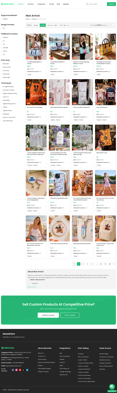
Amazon (62, 362)
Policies (40, 365)
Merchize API (63, 375)
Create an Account (48, 315)
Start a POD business (106, 366)
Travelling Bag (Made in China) (34, 62)
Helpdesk (66, 4)
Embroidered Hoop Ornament (59, 243)
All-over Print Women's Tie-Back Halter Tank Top (35, 244)
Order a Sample (70, 315)
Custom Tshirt (82, 360)
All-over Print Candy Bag (34, 107)
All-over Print (7, 67)
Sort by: (29, 25)
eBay (61, 365)
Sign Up (111, 4)
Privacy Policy (42, 359)
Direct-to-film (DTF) (9, 117)
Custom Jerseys (83, 366)
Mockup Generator (105, 363)
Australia (5, 48)
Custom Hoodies (83, 372)
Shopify (5, 19)
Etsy (61, 353)
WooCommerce (65, 356)
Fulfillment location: (33, 71)
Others (5, 107)
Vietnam (5, 37)
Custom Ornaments (84, 378)
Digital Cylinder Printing (10, 93)
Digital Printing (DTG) (9, 104)
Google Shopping (65, 372)
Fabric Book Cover (101, 153)
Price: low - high (52, 25)
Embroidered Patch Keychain (82, 243)
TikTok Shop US (64, 368)
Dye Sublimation (8, 121)
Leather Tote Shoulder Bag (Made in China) (81, 62)
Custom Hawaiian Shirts (85, 363)
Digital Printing (7, 110)
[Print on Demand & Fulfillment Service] (7, 4)
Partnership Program (44, 368)
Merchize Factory (104, 360)
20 (110, 264)
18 (100, 264)
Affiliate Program (43, 372)
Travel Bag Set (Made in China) (57, 62)
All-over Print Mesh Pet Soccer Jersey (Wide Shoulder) (82, 199)
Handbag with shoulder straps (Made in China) (103, 62)
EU (3, 44)
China (5, 51)
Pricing (51, 4)
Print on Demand (83, 357)
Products (20, 4)
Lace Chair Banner (101, 107)
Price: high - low (64, 25)
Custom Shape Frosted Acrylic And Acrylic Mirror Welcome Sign (36, 153)
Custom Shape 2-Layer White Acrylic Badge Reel (36, 199)
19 (105, 264)
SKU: (28, 69)
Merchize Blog (103, 354)
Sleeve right (6, 77)
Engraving (6, 114)
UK (4, 54)
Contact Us (41, 356)
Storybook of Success (106, 357)
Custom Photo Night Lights (86, 381)
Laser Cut (6, 97)
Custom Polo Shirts (84, 369)
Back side (6, 64)
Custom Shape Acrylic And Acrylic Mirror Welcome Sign (58, 153)
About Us (41, 353)
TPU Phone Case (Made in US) (59, 198)
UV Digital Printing (8, 86)
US (4, 41)
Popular (36, 25)
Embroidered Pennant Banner (59, 107)
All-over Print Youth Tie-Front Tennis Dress (105, 199)
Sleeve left (6, 74)
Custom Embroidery (84, 375)
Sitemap (102, 369)
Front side (6, 70)
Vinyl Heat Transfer (8, 90)
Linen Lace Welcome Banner (81, 107)
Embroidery (6, 100)
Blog (58, 4)
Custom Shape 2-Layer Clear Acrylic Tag (105, 244)
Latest (43, 25)
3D (4, 28)
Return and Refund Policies (46, 362)
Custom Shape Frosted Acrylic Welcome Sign (82, 153)
